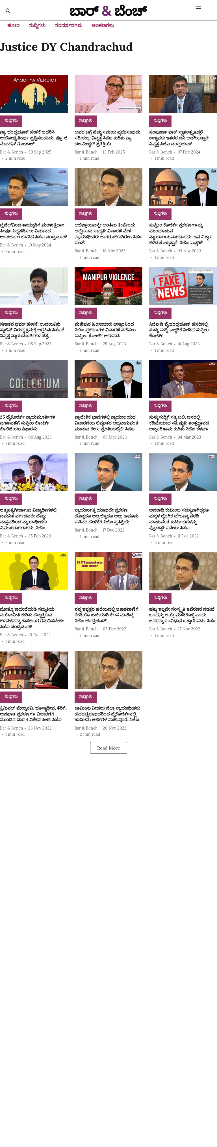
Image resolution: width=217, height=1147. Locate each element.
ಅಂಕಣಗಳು (103, 25)
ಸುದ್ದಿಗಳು (37, 25)
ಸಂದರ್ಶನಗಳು (69, 25)
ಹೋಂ (13, 25)
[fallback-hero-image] (34, 94)
